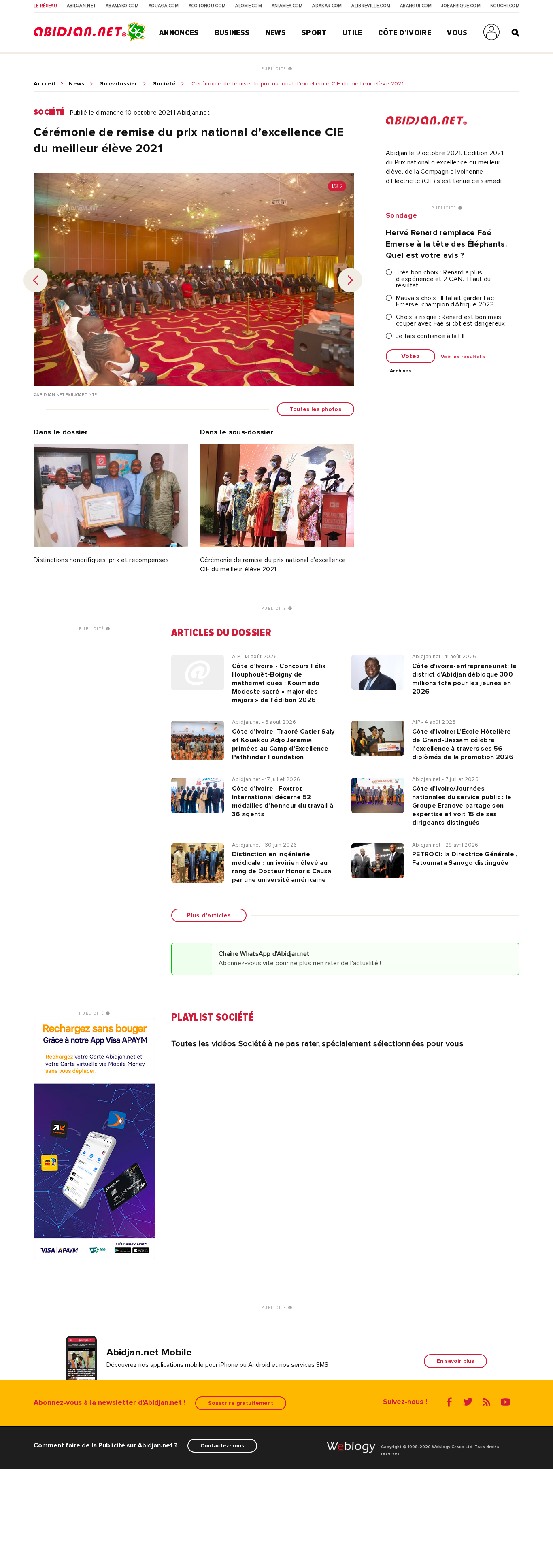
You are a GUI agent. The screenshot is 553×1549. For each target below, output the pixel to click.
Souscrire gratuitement (240, 1403)
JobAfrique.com (460, 6)
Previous (35, 280)
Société (164, 84)
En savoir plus (455, 1361)
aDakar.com (327, 6)
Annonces (179, 33)
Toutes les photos (315, 409)
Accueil (44, 84)
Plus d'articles (209, 915)
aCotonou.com (207, 6)
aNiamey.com (287, 6)
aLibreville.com (370, 6)
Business (232, 33)
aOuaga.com (164, 6)
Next (350, 280)
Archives (401, 371)
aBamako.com (122, 6)
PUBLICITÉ (274, 69)
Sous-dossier (119, 84)
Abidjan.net (81, 6)
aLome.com (248, 6)
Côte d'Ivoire (404, 33)
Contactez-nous (222, 1445)
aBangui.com (416, 6)
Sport (314, 33)
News (276, 33)
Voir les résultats (463, 357)
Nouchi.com (504, 6)
